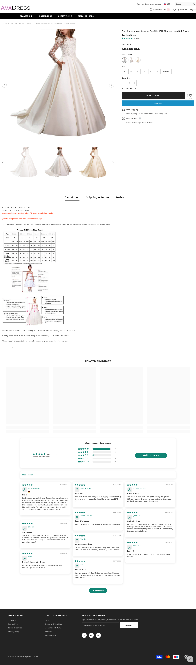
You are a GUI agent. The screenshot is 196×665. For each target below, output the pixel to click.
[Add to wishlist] (190, 95)
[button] (4, 85)
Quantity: (126, 78)
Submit (129, 625)
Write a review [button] (151, 455)
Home (4, 23)
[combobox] (183, 4)
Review (120, 197)
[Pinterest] (98, 635)
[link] (27, 427)
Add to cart (153, 95)
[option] (58, 85)
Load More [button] (98, 590)
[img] (27, 485)
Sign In (193, 9)
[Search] (185, 4)
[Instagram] (91, 635)
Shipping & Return (97, 197)
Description (72, 197)
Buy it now (158, 103)
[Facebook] (84, 635)
